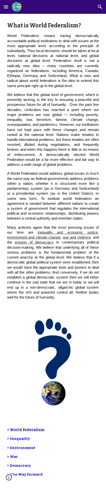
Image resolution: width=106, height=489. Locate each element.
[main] (53, 163)
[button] (6, 7)
